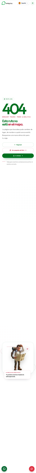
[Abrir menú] (33, 3)
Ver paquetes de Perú (18, 150)
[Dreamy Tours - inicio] (6, 3)
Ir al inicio (18, 156)
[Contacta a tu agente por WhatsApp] (4, 469)
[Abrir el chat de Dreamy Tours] (32, 469)
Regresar (19, 145)
